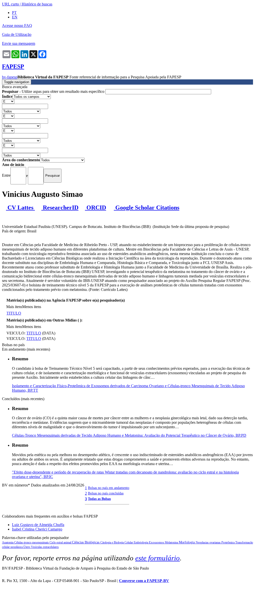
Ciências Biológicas (86, 542)
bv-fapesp (9, 77)
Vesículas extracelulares (45, 547)
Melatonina (172, 542)
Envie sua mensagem (18, 43)
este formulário (157, 558)
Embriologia (141, 542)
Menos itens (31, 307)
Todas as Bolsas (99, 499)
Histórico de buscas (37, 4)
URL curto (10, 4)
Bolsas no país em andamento (108, 488)
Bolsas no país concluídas (106, 493)
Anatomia (8, 542)
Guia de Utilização (16, 34)
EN (14, 17)
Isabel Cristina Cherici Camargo (37, 529)
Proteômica (228, 542)
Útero (27, 547)
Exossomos (157, 542)
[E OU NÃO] (8, 101)
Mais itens (14, 307)
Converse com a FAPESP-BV (144, 581)
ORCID (95, 207)
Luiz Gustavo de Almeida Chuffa (38, 525)
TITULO (13, 313)
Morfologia (187, 542)
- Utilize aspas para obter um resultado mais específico (53, 91)
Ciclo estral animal (61, 542)
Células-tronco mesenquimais (32, 542)
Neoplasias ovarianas (208, 542)
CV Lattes (20, 207)
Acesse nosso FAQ (17, 25)
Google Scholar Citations (146, 207)
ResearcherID (59, 207)
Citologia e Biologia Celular (117, 542)
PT (14, 12)
